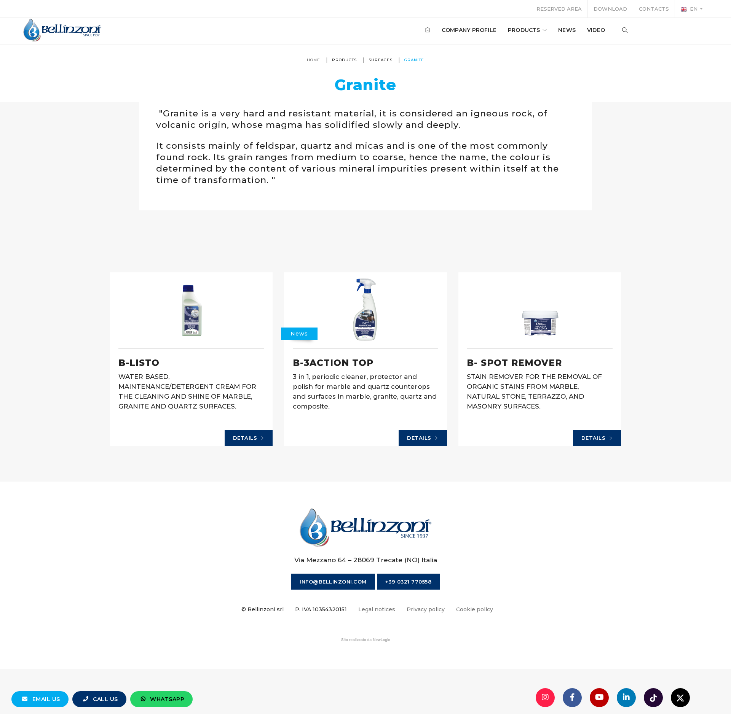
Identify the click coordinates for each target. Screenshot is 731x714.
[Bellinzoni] (62, 30)
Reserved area (559, 9)
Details (246, 438)
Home (313, 59)
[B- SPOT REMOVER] (539, 310)
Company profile (469, 30)
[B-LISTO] (191, 310)
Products (525, 30)
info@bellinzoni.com (333, 582)
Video (596, 30)
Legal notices (376, 609)
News (567, 30)
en (693, 9)
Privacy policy (426, 609)
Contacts (654, 9)
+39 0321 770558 (408, 582)
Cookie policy (474, 609)
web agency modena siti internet (365, 640)
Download (610, 9)
